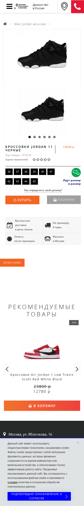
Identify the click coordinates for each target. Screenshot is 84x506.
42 (9, 181)
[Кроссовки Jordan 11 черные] (42, 56)
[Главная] (5, 24)
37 (17, 171)
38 (25, 171)
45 (34, 181)
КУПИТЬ (24, 200)
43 (17, 181)
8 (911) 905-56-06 (77, 6)
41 (51, 171)
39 (34, 171)
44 (25, 181)
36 (9, 171)
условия (12, 482)
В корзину (66, 200)
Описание (12, 263)
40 (42, 171)
